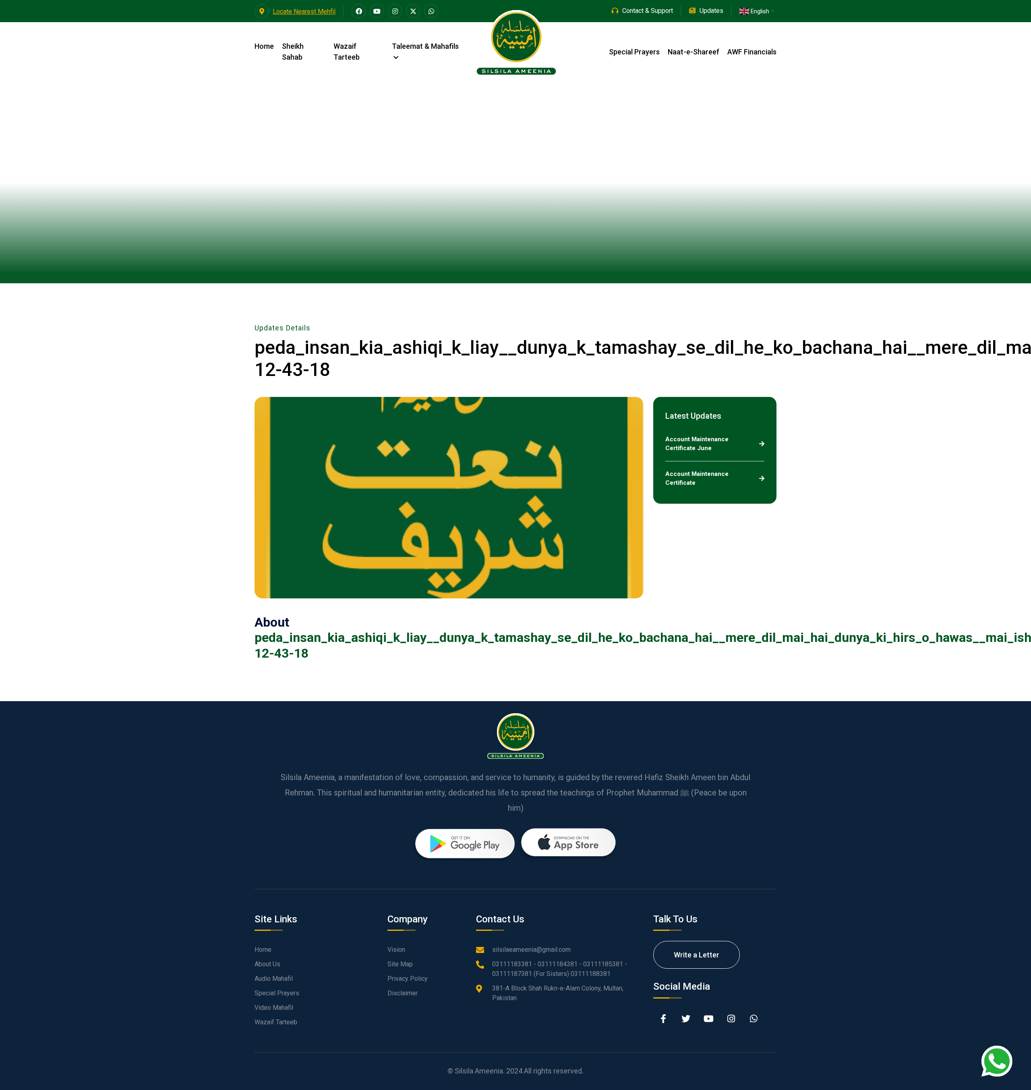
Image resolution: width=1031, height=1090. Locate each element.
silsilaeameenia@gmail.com (531, 949)
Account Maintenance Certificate (697, 478)
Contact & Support (647, 11)
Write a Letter (696, 955)
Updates (711, 11)
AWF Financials (751, 52)
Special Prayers (634, 52)
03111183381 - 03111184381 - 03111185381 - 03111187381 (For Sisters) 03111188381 (559, 969)
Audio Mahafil (274, 978)
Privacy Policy (407, 978)
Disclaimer (402, 993)
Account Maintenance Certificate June (697, 444)
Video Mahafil (274, 1007)
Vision (396, 949)
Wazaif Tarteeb (346, 51)
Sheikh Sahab (293, 51)
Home (264, 46)
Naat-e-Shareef (693, 52)
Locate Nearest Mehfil (304, 11)
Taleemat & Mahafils (425, 46)
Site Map (400, 964)
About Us (267, 964)
